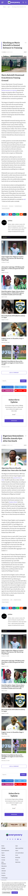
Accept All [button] (14, 892)
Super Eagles (5, 602)
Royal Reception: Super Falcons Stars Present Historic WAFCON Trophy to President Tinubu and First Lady (12, 293)
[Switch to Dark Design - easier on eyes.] (26, 2)
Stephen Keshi (13, 502)
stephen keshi (17, 599)
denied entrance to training (9, 90)
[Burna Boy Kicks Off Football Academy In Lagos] (14, 307)
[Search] (23, 2)
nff (11, 599)
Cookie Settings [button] (6, 892)
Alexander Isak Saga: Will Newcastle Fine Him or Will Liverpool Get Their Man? (12, 268)
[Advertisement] (14, 24)
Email (14, 414)
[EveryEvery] (14, 2)
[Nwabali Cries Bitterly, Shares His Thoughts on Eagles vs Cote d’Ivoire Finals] (14, 352)
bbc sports (4, 206)
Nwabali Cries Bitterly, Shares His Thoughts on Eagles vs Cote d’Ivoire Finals (12, 363)
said (24, 199)
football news (18, 206)
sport (25, 52)
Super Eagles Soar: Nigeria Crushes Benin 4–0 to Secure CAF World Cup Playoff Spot (12, 258)
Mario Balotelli (5, 208)
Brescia (11, 206)
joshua (4, 52)
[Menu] (2, 2)
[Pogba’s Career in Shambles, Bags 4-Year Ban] (14, 329)
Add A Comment (14, 372)
